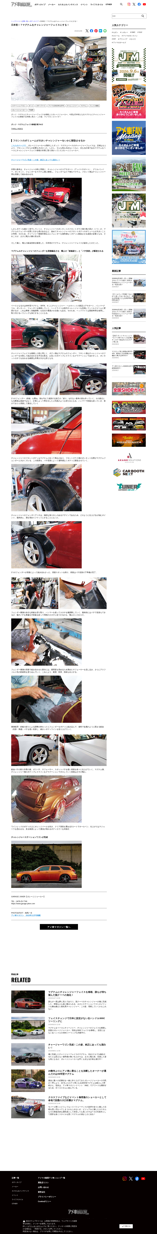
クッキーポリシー (37, 1226)
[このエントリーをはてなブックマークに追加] (100, 31)
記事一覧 (25, 21)
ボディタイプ (34, 21)
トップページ (15, 21)
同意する (126, 1226)
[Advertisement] (59, 949)
